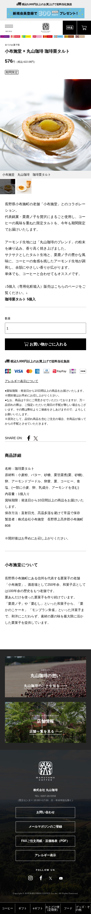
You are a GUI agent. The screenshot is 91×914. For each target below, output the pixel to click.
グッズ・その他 (83, 908)
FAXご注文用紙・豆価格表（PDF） (45, 841)
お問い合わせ (45, 812)
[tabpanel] (45, 125)
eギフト (38, 908)
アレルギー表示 (45, 855)
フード (68, 908)
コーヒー (7, 908)
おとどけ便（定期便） (53, 908)
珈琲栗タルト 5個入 (20, 299)
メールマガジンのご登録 (45, 826)
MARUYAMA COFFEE (45, 28)
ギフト (22, 908)
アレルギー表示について (21, 381)
